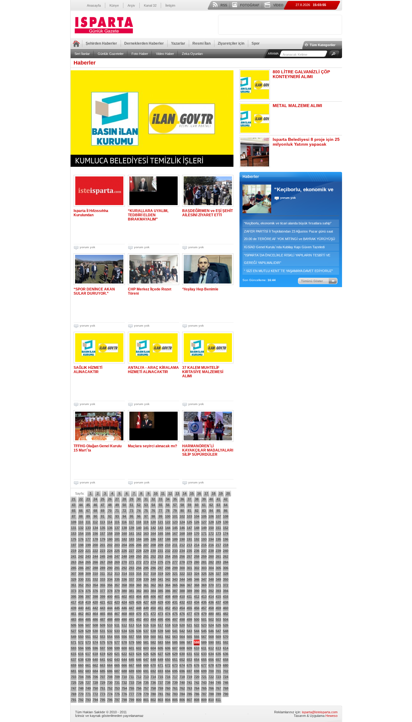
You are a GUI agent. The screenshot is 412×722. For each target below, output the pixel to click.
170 (196, 533)
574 (95, 642)
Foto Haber (140, 53)
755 (131, 688)
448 (138, 608)
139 (131, 528)
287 (88, 568)
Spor (256, 43)
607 (175, 648)
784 (182, 694)
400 (110, 596)
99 (160, 516)
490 (124, 619)
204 (124, 545)
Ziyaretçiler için (231, 43)
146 (182, 528)
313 (117, 573)
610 (196, 648)
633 (204, 654)
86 (225, 510)
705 (88, 677)
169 (189, 533)
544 (196, 631)
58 (182, 505)
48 (110, 505)
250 (138, 556)
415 (218, 596)
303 (204, 568)
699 (204, 671)
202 (110, 545)
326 (211, 573)
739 (175, 682)
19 (221, 493)
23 (88, 499)
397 (88, 596)
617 (88, 654)
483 (73, 619)
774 (110, 694)
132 (81, 528)
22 (81, 499)
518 (167, 625)
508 (95, 625)
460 (225, 608)
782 (167, 694)
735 (146, 682)
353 (88, 585)
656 (211, 659)
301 (189, 568)
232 (167, 551)
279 (189, 562)
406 (153, 596)
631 (189, 654)
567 (204, 636)
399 (102, 596)
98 (153, 516)
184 (138, 539)
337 (131, 579)
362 (153, 585)
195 (218, 539)
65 (73, 510)
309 (88, 573)
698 (196, 671)
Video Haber (165, 53)
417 (73, 602)
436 (211, 602)
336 (124, 579)
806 (182, 699)
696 (182, 671)
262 (225, 556)
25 (102, 499)
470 (138, 614)
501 (204, 619)
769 (73, 694)
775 (117, 694)
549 (73, 636)
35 (175, 499)
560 (153, 636)
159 (117, 533)
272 (138, 562)
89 (88, 516)
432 (182, 602)
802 (153, 699)
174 (225, 533)
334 (110, 579)
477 (189, 614)
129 (218, 522)
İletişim (170, 5)
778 (138, 694)
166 (167, 533)
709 (117, 677)
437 (218, 602)
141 (146, 528)
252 (153, 556)
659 (73, 665)
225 (117, 551)
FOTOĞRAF (249, 5)
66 (81, 510)
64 (225, 505)
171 (204, 533)
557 (131, 636)
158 (110, 533)
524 (211, 625)
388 (182, 591)
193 (204, 539)
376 (95, 591)
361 (146, 585)
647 (146, 659)
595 (88, 648)
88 (81, 516)
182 (124, 539)
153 (73, 533)
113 (102, 522)
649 (160, 659)
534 (124, 631)
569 (218, 636)
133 (88, 528)
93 (117, 516)
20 (228, 493)
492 (138, 619)
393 (218, 591)
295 (146, 568)
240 (225, 551)
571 (73, 642)
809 (204, 699)
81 (189, 510)
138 (124, 528)
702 (225, 671)
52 (139, 505)
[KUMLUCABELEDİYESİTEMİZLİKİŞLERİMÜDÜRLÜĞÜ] (152, 118)
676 (196, 665)
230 (153, 551)
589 (204, 642)
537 (146, 631)
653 (189, 659)
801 (146, 699)
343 (175, 579)
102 (182, 516)
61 (204, 505)
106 (211, 516)
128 (211, 522)
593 (73, 648)
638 (81, 659)
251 (146, 556)
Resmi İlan (201, 43)
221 (88, 551)
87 (73, 516)
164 (153, 533)
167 (175, 533)
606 (167, 648)
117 (131, 522)
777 (131, 694)
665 (117, 665)
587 (189, 642)
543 (189, 631)
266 (95, 562)
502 (211, 619)
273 (146, 562)
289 (102, 568)
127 (204, 522)
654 (196, 659)
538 (153, 631)
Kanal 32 (150, 5)
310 (95, 573)
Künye (114, 5)
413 (204, 596)
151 (218, 528)
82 (196, 510)
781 (160, 694)
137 (117, 528)
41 (218, 499)
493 (146, 619)
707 (102, 677)
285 (73, 568)
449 (146, 608)
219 (73, 551)
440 (81, 608)
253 (160, 556)
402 (124, 596)
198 (81, 545)
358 (124, 585)
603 (146, 648)
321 (175, 573)
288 (95, 568)
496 (167, 619)
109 (73, 522)
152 (225, 528)
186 (153, 539)
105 (204, 516)
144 (167, 528)
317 (146, 573)
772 (95, 694)
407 (160, 596)
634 (211, 654)
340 (153, 579)
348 (211, 579)
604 (153, 648)
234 (182, 551)
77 (160, 510)
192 (196, 539)
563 (175, 636)
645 (131, 659)
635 (218, 654)
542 (182, 631)
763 (189, 688)
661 (88, 665)
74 (139, 510)
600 (124, 648)
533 (117, 631)
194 (211, 539)
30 (139, 499)
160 (124, 533)
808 (196, 699)
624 (138, 654)
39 (204, 499)
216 (211, 545)
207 (146, 545)
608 (182, 648)
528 (81, 631)
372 (225, 585)
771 (88, 694)
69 (102, 510)
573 (88, 642)
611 (203, 648)
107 (218, 516)
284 (225, 562)
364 (167, 585)
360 (138, 585)
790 (225, 694)
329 (73, 579)
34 (168, 499)
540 (167, 631)
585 (175, 642)
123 (175, 522)
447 (131, 608)
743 (204, 682)
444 (110, 608)
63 (218, 505)
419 (88, 602)
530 (95, 631)
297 (160, 568)
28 (124, 499)
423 (117, 602)
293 (131, 568)
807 (189, 699)
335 (117, 579)
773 (102, 694)
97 (146, 516)
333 (102, 579)
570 (225, 636)
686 (110, 671)
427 (146, 602)
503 (218, 619)
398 (95, 596)
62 (211, 505)
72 (124, 510)
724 (225, 677)
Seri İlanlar (82, 53)
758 (153, 688)
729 (102, 682)
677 (204, 665)
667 (131, 665)
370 (211, 585)
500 (196, 619)
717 (175, 677)
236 (196, 551)
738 (167, 682)
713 (146, 677)
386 (167, 591)
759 (160, 688)
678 (211, 665)
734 (138, 682)
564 (182, 636)
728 (95, 682)
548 (225, 631)
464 (95, 614)
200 (95, 545)
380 (124, 591)
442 (95, 608)
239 (218, 551)
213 (189, 545)
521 (189, 625)
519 (175, 625)
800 (138, 699)
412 (196, 596)
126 (196, 522)
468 (124, 614)
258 (196, 556)
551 (88, 636)
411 (189, 596)
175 (73, 539)
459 (218, 608)
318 (153, 573)
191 (189, 539)
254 (167, 556)
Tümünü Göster (312, 281)
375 (88, 591)
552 (95, 636)
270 (124, 562)
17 (206, 493)
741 (189, 682)
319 (160, 573)
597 (102, 648)
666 (124, 665)
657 (218, 659)
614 (225, 648)
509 (102, 625)
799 (131, 699)
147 (189, 528)
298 (167, 568)
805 (175, 699)
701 (218, 671)
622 (124, 654)
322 (182, 573)
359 (131, 585)
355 (102, 585)
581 (146, 642)
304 (211, 568)
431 (175, 602)
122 (167, 522)
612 (211, 648)
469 (131, 614)
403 (131, 596)
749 (88, 688)
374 (81, 591)
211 (174, 545)
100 (167, 516)
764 (196, 688)
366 (182, 585)
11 (162, 493)
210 (167, 545)
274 (153, 562)
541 (175, 631)
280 (196, 562)
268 (110, 562)
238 (211, 551)
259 (204, 556)
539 (160, 631)
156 (95, 533)
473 (160, 614)
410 (182, 596)
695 (175, 671)
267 (102, 562)
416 (225, 596)
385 (160, 591)
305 (218, 568)
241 (73, 556)
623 (131, 654)
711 (131, 677)
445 (117, 608)
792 (81, 699)
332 (95, 579)
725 (73, 682)
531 (102, 631)
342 (167, 579)
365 (175, 585)
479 (204, 614)
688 (124, 671)
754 (124, 688)
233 (175, 551)
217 (218, 545)
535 (131, 631)
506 (81, 625)
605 (160, 648)
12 (170, 493)
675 (189, 665)
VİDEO (278, 5)
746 (225, 682)
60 (196, 505)
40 (211, 499)
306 (225, 568)
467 (117, 614)
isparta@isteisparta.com (320, 712)
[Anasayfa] (104, 34)
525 (218, 625)
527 (73, 631)
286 (81, 568)
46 (95, 505)
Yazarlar (178, 43)
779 (146, 694)
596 (95, 648)
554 (110, 636)
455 (189, 608)
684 (95, 671)
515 (146, 625)
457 (204, 608)
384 (153, 591)
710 (124, 677)
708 (110, 677)
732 (124, 682)
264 (81, 562)
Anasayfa (94, 5)
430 (167, 602)
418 (81, 602)
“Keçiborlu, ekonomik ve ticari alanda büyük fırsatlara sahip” (287, 223)
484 (81, 619)
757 (146, 688)
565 (189, 636)
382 (138, 591)
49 (117, 505)
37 (189, 499)
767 (218, 688)
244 (95, 556)
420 (95, 602)
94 (124, 516)
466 (110, 614)
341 (160, 579)
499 (189, 619)
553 (102, 636)
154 (81, 533)
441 (88, 608)
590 (211, 642)
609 (189, 648)
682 (81, 671)
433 (189, 602)
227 (131, 551)
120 (153, 522)
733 (131, 682)
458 (211, 608)
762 (182, 688)
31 (146, 499)
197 (73, 545)
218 (225, 545)
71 (117, 510)
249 (131, 556)
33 (160, 499)
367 (189, 585)
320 (167, 573)
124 (182, 522)
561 (160, 636)
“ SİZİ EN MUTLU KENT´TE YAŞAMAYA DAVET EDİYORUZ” (288, 271)
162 (138, 533)
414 (211, 596)
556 (124, 636)
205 (131, 545)
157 (102, 533)
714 (153, 677)
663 (102, 665)
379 (117, 591)
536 (138, 631)
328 (225, 573)
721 (204, 677)
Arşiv (131, 5)
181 (117, 539)
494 (153, 619)
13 (177, 493)
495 (160, 619)
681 (73, 671)
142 (153, 528)
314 (124, 573)
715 (160, 677)
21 (73, 499)
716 (167, 677)
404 (138, 596)
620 (110, 654)
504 (225, 619)
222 (95, 551)
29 (131, 499)
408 (167, 596)
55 (160, 505)
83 (204, 510)
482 (225, 614)
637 (73, 659)
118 (138, 522)
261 (218, 556)
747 (73, 688)
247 (117, 556)
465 (102, 614)
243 (88, 556)
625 (146, 654)
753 (117, 688)
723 (218, 677)
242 (81, 556)
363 (160, 585)
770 (81, 694)
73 (131, 510)
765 (204, 688)
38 (196, 499)
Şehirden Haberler (101, 43)
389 (189, 591)
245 (102, 556)
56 (168, 505)
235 (189, 551)
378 (110, 591)
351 (73, 585)
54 (153, 505)
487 (102, 619)
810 (211, 699)
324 (196, 573)
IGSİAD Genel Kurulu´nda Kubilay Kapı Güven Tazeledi (284, 247)
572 (81, 642)
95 (131, 516)
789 (218, 694)
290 (110, 568)
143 (160, 528)
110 (80, 522)
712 (138, 677)
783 (175, 694)
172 (211, 533)
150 (211, 528)
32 (153, 499)
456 (196, 608)
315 (131, 573)
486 (95, 619)
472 (153, 614)
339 (146, 579)
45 (88, 505)
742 (196, 682)
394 (225, 591)
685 (102, 671)
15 (192, 493)
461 (73, 614)
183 (131, 539)
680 (225, 665)
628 (167, 654)
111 (88, 522)
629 (175, 654)
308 (81, 573)
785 (189, 694)
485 (88, 619)
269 (117, 562)
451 (160, 608)
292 (124, 568)
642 (110, 659)
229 (146, 551)
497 (175, 619)
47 (102, 505)
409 (175, 596)
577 (117, 642)
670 (153, 665)
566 (196, 636)
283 (218, 562)
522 (196, 625)
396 (81, 596)
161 (131, 533)
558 (138, 636)
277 (175, 562)
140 (138, 528)
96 (139, 516)
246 (110, 556)
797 (117, 699)
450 (153, 608)
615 (73, 654)
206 (138, 545)
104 (196, 516)
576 (110, 642)
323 (189, 573)
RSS (223, 5)
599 (117, 648)
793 (88, 699)
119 (145, 522)
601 (131, 648)
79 (175, 510)
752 (110, 688)
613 (218, 648)
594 (81, 648)
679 (218, 665)
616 (81, 654)
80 (182, 510)
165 (160, 533)
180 (110, 539)
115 (116, 522)
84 (211, 510)
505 (73, 625)
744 (211, 682)
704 (81, 677)
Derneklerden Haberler (144, 43)
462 (81, 614)
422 (110, 602)
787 (204, 694)
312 (110, 573)
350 (225, 579)
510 (110, 625)
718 (182, 677)
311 (102, 573)
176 (81, 539)
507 (88, 625)
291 (117, 568)
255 (175, 556)
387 (175, 591)
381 (131, 591)
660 (81, 665)
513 (131, 625)
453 (175, 608)
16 (199, 493)
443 (102, 608)
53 (146, 505)
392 (211, 591)
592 (225, 642)
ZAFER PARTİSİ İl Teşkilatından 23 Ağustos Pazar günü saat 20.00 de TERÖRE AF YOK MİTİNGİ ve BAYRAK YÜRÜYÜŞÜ (289, 235)
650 (167, 659)
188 (167, 539)
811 (218, 699)
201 (102, 545)
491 (131, 619)
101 (175, 516)
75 (146, 510)
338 (138, 579)
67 (88, 510)
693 (160, 671)
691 (146, 671)
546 (211, 631)
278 (182, 562)
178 (95, 539)
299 (175, 568)
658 (225, 659)
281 (204, 562)
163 (146, 533)
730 (110, 682)
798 (124, 699)
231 (160, 551)
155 (88, 533)
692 (153, 671)
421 (102, 602)
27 (117, 499)
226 (124, 551)
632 (196, 654)
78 (168, 510)
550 (81, 636)
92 (110, 516)
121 (160, 522)
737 (160, 682)
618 (95, 654)
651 (175, 659)
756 (138, 688)
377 (102, 591)
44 (81, 505)
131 (73, 528)
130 (225, 522)
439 (73, 608)
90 (95, 516)
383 (146, 591)
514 (138, 625)
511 (116, 625)
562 (167, 636)
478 (196, 614)
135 (102, 528)
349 (218, 579)
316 (138, 573)
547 (218, 631)
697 (189, 671)
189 (175, 539)
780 (153, 694)
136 (110, 528)
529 (88, 631)
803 (160, 699)
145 (175, 528)
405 (146, 596)
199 (88, 545)
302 (196, 568)
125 (189, 522)
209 (160, 545)
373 (73, 591)
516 (153, 625)
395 (73, 596)
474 (167, 614)
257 (189, 556)
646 (138, 659)
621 (117, 654)
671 (160, 665)
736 (153, 682)
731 (117, 682)
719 (189, 677)
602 (138, 648)
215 (204, 545)
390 (196, 591)
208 (153, 545)
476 (182, 614)
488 (110, 619)
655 (204, 659)
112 (95, 522)
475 (175, 614)
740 (182, 682)
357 (117, 585)
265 (88, 562)
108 (225, 516)
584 (167, 642)
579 (131, 642)
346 (196, 579)
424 (124, 602)
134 (95, 528)
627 (160, 654)
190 (182, 539)
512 (124, 625)
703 (73, 677)
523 (204, 625)
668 (138, 665)
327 (218, 573)
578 (124, 642)
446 (124, 608)
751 (102, 688)
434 (196, 602)
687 (117, 671)
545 (204, 631)
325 (204, 573)
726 (81, 682)
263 (73, 562)
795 (102, 699)
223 (102, 551)
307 (73, 573)
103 (189, 516)
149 (204, 528)
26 (110, 499)
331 (88, 579)
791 (73, 699)
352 (81, 585)
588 (196, 642)
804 (167, 699)
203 (117, 545)
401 (117, 596)
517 (160, 625)
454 (182, 608)
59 (189, 505)
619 (102, 654)
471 (146, 614)
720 (196, 677)
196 (225, 539)
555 (117, 636)
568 (211, 636)
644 (124, 659)
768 (225, 688)
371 (218, 585)
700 (211, 671)
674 (182, 665)
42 (225, 499)
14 (184, 493)
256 (182, 556)
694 (167, 671)
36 (182, 499)
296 (153, 568)
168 (182, 533)
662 (95, 665)
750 (95, 688)
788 (211, 694)
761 (175, 688)
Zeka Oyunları (192, 53)
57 (175, 505)
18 (213, 493)
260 (211, 556)
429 (160, 602)
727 (88, 682)
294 (138, 568)
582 (153, 642)
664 (110, 665)
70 (110, 510)
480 (211, 614)
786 (196, 694)
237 (204, 551)
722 (211, 677)
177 (88, 539)
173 (218, 533)
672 (167, 665)
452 (167, 608)
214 (196, 545)
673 (175, 665)
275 (160, 562)
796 (110, 699)
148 (196, 528)
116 (124, 522)
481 (218, 614)
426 (138, 602)
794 (95, 699)
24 (95, 499)
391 (204, 591)
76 (153, 510)
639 (88, 659)
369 (204, 585)
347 (204, 579)
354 (95, 585)
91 (102, 516)
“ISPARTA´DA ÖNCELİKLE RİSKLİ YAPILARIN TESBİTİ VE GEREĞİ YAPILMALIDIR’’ (287, 258)
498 (182, 619)
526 (225, 625)
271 (131, 562)
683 (88, 671)
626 (153, 654)
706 (95, 677)
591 (218, 642)
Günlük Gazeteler (111, 53)
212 (182, 545)
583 (160, 642)
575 (102, 642)
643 (117, 659)
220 (81, 551)
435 (204, 602)
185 (146, 539)
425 (131, 602)
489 (117, 619)
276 (167, 562)
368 (196, 585)
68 (95, 510)
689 (131, 671)
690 (138, 671)
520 (182, 625)
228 (138, 551)
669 (146, 665)
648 (153, 659)
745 (218, 682)
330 (81, 579)
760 (167, 688)
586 (182, 642)
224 (110, 551)
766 (211, 688)
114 (109, 522)
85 (218, 510)
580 (138, 642)
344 (182, 579)
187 (160, 539)
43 (73, 505)
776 (124, 694)
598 (110, 648)
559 (146, 636)
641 (102, 659)
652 (182, 659)
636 (225, 654)
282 (211, 562)
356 (110, 585)
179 (102, 539)
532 (110, 631)
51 (131, 505)
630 (182, 654)
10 (155, 493)
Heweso (331, 715)
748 (81, 688)
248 (124, 556)
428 (153, 602)
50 (124, 505)
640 (95, 659)
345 (189, 579)
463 (88, 614)
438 (225, 602)
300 (182, 568)
